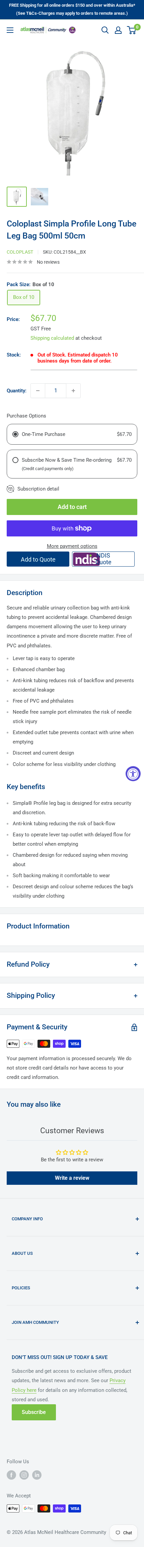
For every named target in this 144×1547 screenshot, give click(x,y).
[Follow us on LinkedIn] (37, 1475)
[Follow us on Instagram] (24, 1475)
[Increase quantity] (73, 391)
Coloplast (20, 252)
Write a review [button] (72, 1178)
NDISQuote (103, 559)
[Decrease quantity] (38, 391)
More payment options (72, 546)
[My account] (118, 30)
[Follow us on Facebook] (11, 1475)
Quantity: (16, 391)
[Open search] (105, 30)
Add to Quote (38, 559)
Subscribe (34, 1412)
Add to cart (72, 506)
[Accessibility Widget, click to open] (133, 773)
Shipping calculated (52, 338)
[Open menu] (10, 30)
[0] (132, 30)
